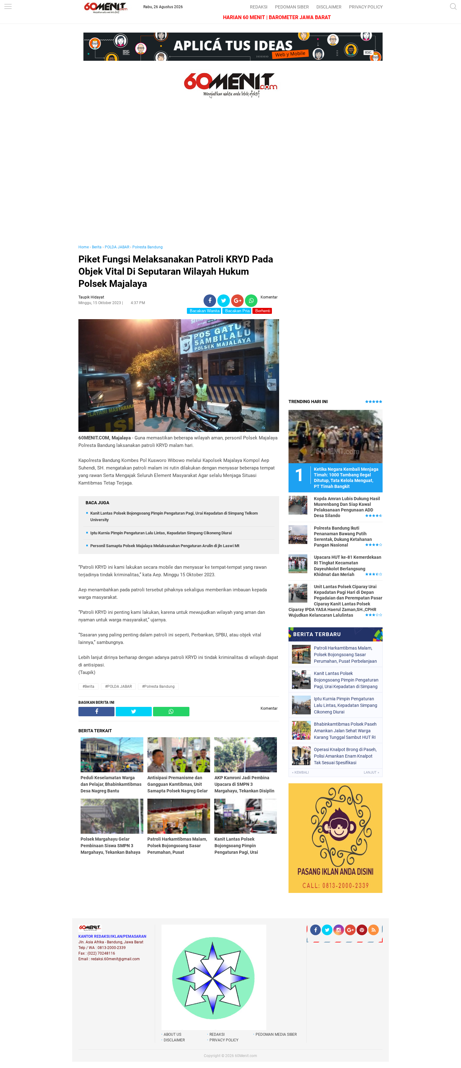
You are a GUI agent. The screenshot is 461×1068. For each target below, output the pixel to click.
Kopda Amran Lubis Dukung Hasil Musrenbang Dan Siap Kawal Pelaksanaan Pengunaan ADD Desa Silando (347, 507)
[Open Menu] (8, 7)
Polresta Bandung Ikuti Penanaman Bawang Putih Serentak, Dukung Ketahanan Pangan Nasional (343, 537)
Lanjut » (371, 772)
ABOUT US (172, 1034)
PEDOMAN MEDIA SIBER (276, 1034)
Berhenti (262, 310)
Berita (97, 247)
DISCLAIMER (329, 6)
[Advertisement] (178, 178)
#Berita (88, 686)
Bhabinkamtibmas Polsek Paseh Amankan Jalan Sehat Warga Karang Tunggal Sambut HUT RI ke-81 (345, 731)
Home (83, 247)
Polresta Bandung (147, 247)
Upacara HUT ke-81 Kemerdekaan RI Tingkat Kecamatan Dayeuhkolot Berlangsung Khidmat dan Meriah (347, 566)
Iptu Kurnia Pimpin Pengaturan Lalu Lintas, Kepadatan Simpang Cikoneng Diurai (161, 533)
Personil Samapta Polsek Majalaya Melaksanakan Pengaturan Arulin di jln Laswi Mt (164, 545)
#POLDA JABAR (118, 686)
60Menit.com (246, 1056)
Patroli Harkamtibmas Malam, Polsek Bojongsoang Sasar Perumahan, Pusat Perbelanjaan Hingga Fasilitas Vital (345, 654)
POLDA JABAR (117, 247)
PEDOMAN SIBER (292, 6)
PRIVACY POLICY (366, 6)
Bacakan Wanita (204, 310)
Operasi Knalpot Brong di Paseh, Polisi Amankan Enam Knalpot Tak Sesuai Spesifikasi (345, 756)
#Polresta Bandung (158, 686)
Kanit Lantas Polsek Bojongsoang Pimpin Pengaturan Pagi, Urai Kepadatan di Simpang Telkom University (346, 680)
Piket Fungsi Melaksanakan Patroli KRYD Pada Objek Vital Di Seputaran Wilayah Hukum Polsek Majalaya (175, 271)
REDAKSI (259, 6)
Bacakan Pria (237, 310)
